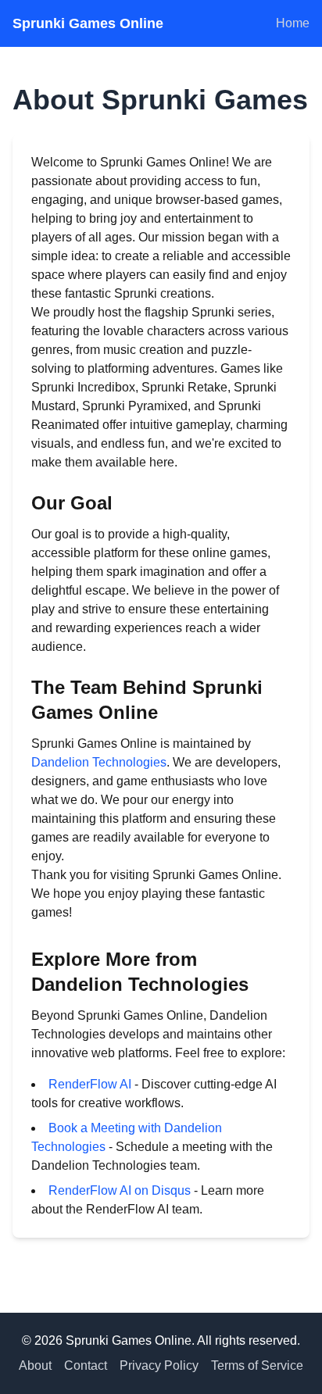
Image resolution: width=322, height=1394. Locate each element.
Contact (85, 1365)
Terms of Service (257, 1365)
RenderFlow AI (89, 1084)
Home (292, 23)
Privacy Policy (159, 1365)
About (35, 1365)
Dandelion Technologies (98, 762)
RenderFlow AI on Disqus (119, 1190)
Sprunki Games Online (88, 23)
